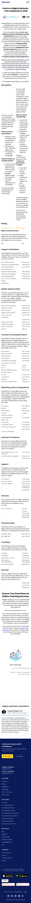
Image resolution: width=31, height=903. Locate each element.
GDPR (25, 892)
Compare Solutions (7, 818)
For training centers (7, 805)
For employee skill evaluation (10, 813)
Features (4, 781)
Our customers (6, 852)
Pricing (4, 784)
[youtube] (12, 896)
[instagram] (23, 896)
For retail (4, 802)
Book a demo (7, 756)
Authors (4, 860)
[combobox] (10, 17)
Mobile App (5, 789)
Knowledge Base (6, 842)
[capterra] (5, 880)
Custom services (7, 792)
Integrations (5, 787)
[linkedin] (15, 896)
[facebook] (8, 896)
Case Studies (6, 837)
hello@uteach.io (6, 769)
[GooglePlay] (22, 876)
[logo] (6, 2)
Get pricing (19, 756)
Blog (3, 831)
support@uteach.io (7, 773)
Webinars (4, 834)
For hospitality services (8, 810)
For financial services (8, 808)
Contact (4, 855)
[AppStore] (8, 876)
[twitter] (19, 896)
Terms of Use (8, 892)
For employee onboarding (9, 816)
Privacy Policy (18, 892)
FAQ (3, 845)
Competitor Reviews (8, 821)
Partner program (7, 858)
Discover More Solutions (9, 824)
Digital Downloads (7, 839)
